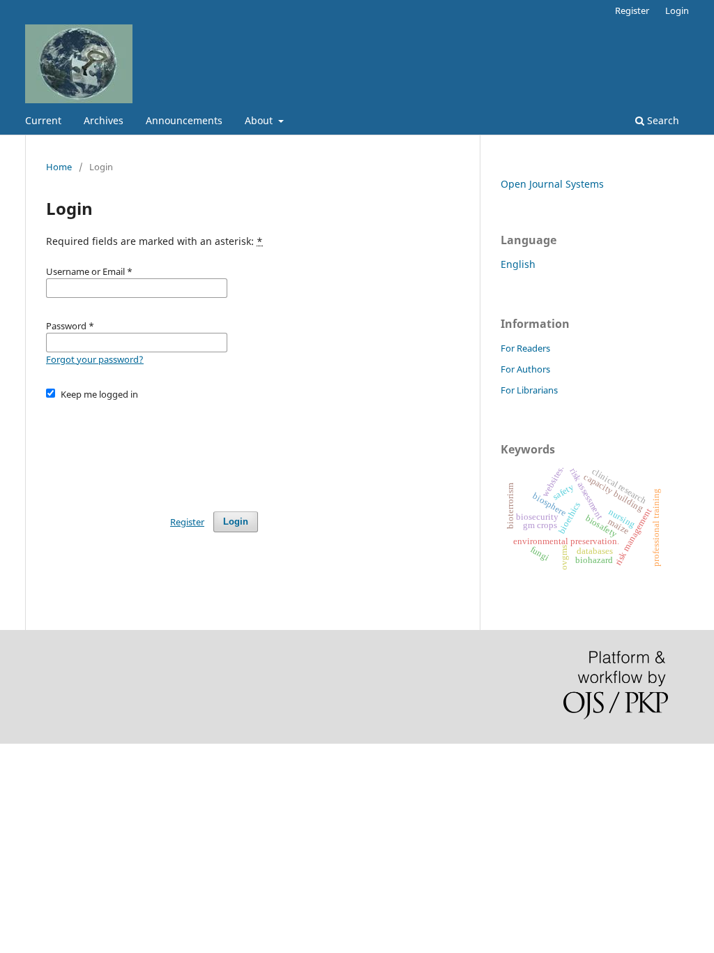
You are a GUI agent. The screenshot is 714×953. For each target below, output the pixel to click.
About (260, 120)
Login (677, 10)
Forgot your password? (95, 359)
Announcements (184, 120)
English (518, 264)
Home (59, 166)
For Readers (525, 348)
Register (632, 10)
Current (43, 120)
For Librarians (529, 390)
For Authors (525, 369)
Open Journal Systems (552, 183)
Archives (103, 120)
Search (661, 120)
